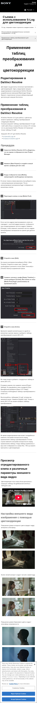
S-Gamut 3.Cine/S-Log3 (10, 138)
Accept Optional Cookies (18, 699)
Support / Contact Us (30, 4)
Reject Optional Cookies (18, 693)
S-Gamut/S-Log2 (8, 136)
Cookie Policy (13, 684)
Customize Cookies (18, 688)
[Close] (34, 664)
